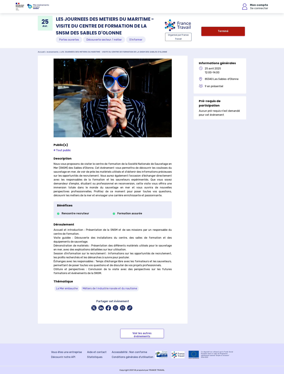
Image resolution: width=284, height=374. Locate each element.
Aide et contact (96, 352)
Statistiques (94, 357)
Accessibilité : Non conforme (129, 352)
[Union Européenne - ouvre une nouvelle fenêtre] (194, 355)
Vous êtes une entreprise (66, 352)
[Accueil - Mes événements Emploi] (38, 6)
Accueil (41, 52)
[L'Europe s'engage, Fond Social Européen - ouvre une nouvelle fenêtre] (161, 354)
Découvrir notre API (63, 357)
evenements (53, 52)
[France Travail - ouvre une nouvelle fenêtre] (178, 354)
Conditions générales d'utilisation (132, 357)
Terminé (223, 31)
